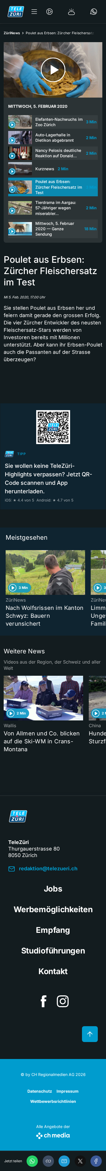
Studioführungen (53, 950)
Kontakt (53, 971)
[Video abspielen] (53, 70)
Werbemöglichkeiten (53, 909)
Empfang (53, 930)
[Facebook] (96, 1161)
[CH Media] (53, 1134)
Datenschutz (39, 1091)
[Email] (64, 1161)
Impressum (68, 1091)
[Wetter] (71, 11)
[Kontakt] (93, 11)
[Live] (49, 11)
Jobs (53, 889)
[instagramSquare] (63, 1001)
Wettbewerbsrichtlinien (53, 1101)
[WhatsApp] (32, 1161)
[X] (80, 1161)
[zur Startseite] (16, 11)
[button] (48, 1161)
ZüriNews (12, 33)
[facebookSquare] (43, 1001)
